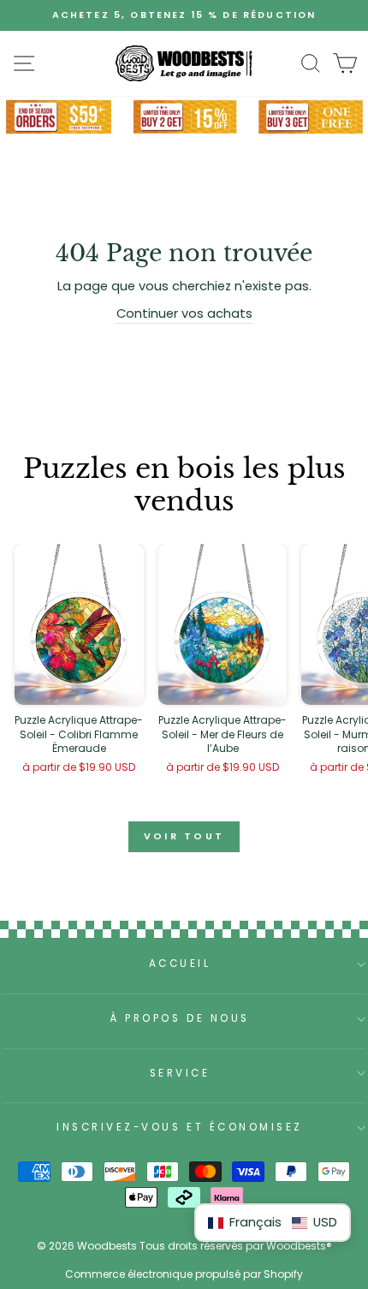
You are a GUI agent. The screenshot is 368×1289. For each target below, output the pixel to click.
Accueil (180, 963)
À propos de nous (180, 1018)
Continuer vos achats (184, 313)
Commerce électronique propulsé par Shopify (184, 1274)
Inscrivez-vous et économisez (179, 1127)
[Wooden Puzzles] (184, 63)
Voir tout (184, 836)
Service (180, 1073)
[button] (272, 1222)
